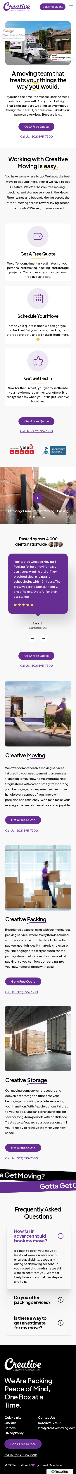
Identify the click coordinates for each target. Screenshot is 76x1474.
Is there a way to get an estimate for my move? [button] (30, 1322)
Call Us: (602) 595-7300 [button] (36, 136)
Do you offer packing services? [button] (32, 1300)
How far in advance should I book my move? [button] (30, 1235)
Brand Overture (50, 1465)
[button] (71, 7)
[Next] (43, 638)
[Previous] (32, 638)
